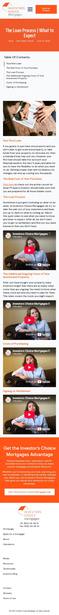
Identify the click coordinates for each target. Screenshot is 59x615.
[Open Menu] (30, 9)
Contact (7, 588)
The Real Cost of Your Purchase (22, 68)
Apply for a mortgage (14, 534)
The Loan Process (15, 72)
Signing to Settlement (17, 87)
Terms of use (9, 598)
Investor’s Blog (10, 574)
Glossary (7, 593)
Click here (8, 184)
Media (6, 558)
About (6, 539)
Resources (8, 564)
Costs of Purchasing (16, 82)
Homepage (8, 529)
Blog (11, 41)
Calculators (8, 544)
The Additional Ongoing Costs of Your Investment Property (25, 77)
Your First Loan (13, 63)
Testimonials (9, 569)
